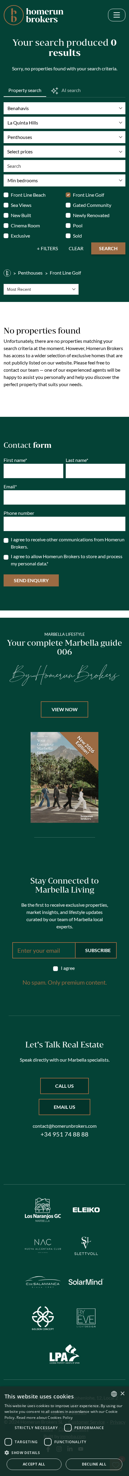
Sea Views (21, 205)
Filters (49, 248)
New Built (21, 215)
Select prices (20, 151)
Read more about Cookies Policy (44, 1417)
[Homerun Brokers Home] (34, 15)
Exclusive (20, 235)
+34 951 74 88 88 (64, 1134)
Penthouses (30, 272)
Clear (76, 248)
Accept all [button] (34, 1464)
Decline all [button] (94, 1464)
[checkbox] (64, 968)
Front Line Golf (88, 195)
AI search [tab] (71, 90)
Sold (77, 235)
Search (108, 248)
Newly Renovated (91, 215)
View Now (65, 709)
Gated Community (92, 205)
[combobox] (41, 289)
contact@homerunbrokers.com (65, 1126)
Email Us (64, 1107)
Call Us (64, 1086)
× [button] (122, 1393)
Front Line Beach (28, 195)
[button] (64, 1452)
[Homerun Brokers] (7, 273)
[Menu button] (116, 15)
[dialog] (64, 1431)
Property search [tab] (24, 90)
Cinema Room (25, 225)
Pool (77, 225)
